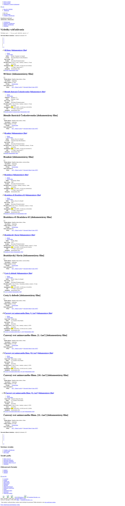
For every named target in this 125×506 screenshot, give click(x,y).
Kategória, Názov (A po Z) (9, 462)
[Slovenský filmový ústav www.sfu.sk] (4, 476)
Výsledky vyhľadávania (8, 450)
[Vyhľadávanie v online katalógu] (2, 6)
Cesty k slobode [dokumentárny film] (18, 273)
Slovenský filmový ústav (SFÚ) (30, 87)
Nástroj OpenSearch (8, 486)
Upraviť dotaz (6, 451)
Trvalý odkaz (9, 54)
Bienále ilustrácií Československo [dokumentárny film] (25, 92)
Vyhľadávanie (6, 22)
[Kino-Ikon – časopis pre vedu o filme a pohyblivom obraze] (8, 497)
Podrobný (5, 471)
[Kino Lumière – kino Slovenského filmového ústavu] (12, 497)
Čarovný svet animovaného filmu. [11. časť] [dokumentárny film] (30, 393)
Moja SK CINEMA (8, 9)
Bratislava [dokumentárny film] (16, 175)
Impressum (5, 492)
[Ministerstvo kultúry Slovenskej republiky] (25, 497)
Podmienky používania (8, 488)
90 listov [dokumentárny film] (16, 50)
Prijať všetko (3, 504)
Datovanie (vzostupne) (8, 461)
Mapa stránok (6, 482)
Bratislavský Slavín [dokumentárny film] (20, 235)
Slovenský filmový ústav (20, 498)
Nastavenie (9, 504)
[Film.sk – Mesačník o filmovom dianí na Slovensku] (4, 497)
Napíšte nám (6, 481)
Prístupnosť (6, 484)
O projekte (5, 479)
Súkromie (5, 485)
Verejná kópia (15, 84)
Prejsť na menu (6, 3)
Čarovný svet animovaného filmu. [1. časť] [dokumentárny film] (28, 313)
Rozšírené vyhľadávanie (9, 23)
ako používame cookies (50, 502)
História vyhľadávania (8, 24)
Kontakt (5, 480)
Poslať (8, 53)
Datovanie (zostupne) (8, 460)
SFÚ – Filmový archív (17, 87)
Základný (5, 472)
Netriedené (5, 464)
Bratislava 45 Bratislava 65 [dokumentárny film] (23, 195)
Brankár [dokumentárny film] (16, 133)
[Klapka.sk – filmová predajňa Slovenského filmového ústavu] (21, 497)
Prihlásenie (6, 10)
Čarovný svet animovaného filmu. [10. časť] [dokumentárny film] (29, 353)
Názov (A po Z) (7, 458)
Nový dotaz (6, 452)
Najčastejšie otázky (7, 490)
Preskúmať (5, 26)
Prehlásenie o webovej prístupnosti (11, 4)
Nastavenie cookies (7, 493)
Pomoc (5, 489)
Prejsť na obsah (7, 1)
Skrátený (5, 470)
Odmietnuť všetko (16, 504)
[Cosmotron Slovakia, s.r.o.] (33, 497)
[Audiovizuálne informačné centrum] (16, 497)
